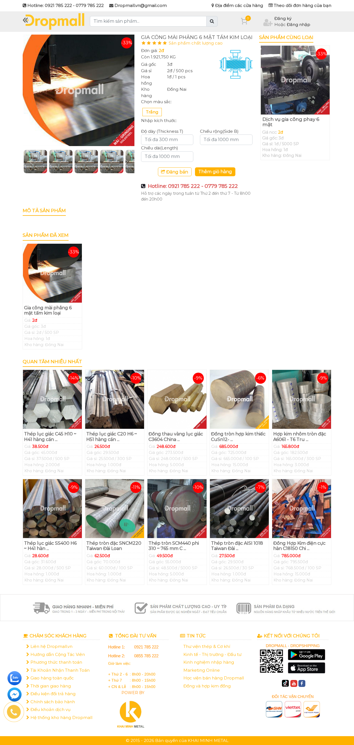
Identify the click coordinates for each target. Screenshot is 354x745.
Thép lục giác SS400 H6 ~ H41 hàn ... (50, 546)
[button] (31, 161)
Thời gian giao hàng (50, 686)
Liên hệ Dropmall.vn (50, 646)
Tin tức (195, 635)
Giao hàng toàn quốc (51, 678)
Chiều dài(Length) (159, 147)
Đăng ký (282, 18)
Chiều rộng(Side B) (219, 131)
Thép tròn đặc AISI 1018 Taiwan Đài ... (237, 546)
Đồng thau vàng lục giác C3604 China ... (176, 436)
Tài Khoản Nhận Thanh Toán (59, 670)
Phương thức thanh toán (55, 662)
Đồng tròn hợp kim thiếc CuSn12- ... (238, 436)
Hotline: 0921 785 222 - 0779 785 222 (193, 186)
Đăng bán (176, 172)
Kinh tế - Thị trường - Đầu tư (212, 654)
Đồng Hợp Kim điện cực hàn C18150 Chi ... (299, 546)
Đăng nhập (298, 24)
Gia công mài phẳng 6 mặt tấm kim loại (48, 310)
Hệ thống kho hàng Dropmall (60, 717)
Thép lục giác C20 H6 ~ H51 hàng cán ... (111, 436)
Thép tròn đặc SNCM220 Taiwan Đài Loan (113, 546)
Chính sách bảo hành (52, 701)
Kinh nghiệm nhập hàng (208, 662)
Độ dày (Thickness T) (162, 131)
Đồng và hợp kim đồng (207, 686)
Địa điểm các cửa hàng (238, 5)
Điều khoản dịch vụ (50, 709)
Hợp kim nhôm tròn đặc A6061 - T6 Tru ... (299, 436)
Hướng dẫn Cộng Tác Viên (57, 654)
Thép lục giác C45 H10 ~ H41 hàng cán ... (50, 436)
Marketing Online (201, 670)
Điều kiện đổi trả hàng (52, 693)
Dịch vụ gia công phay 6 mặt (290, 121)
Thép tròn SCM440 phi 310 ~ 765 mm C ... (174, 546)
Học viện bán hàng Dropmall (213, 678)
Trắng (152, 112)
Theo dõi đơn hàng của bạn (302, 5)
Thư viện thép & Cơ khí (206, 646)
